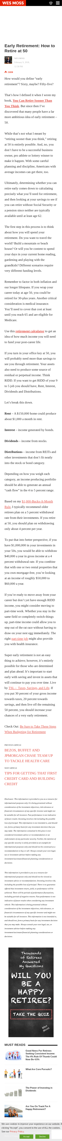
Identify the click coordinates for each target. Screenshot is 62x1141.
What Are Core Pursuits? (39, 1069)
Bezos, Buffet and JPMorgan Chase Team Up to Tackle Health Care (29, 755)
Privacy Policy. (17, 1131)
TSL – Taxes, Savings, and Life (29, 688)
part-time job (19, 638)
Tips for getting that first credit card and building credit (31, 778)
